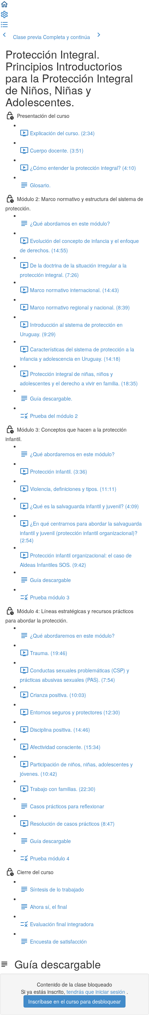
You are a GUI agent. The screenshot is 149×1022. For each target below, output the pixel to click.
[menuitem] (4, 16)
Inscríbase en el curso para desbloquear (74, 1001)
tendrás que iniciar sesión (97, 991)
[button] (4, 6)
